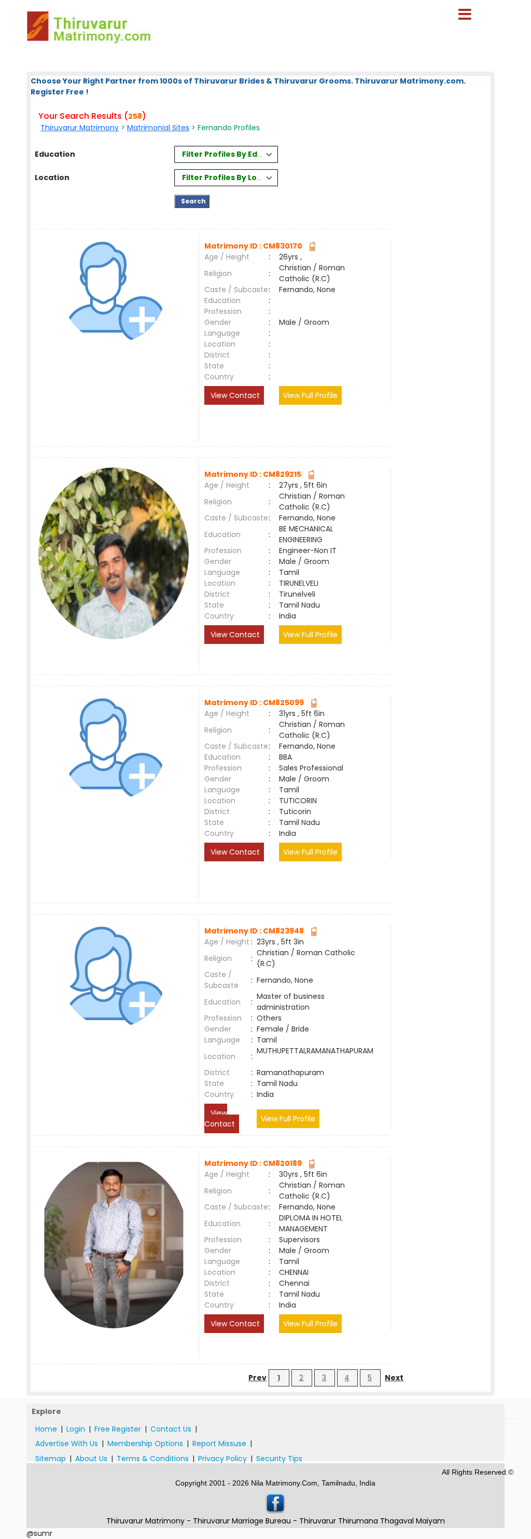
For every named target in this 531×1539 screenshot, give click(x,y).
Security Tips (279, 1458)
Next (394, 1377)
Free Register (117, 1429)
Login (75, 1429)
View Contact (234, 395)
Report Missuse (219, 1443)
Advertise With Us (66, 1443)
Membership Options (145, 1443)
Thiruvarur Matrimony (79, 127)
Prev (257, 1377)
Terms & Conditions (153, 1458)
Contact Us (170, 1429)
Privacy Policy (222, 1458)
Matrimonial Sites (158, 127)
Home (46, 1429)
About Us (91, 1458)
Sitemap (50, 1458)
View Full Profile (310, 395)
